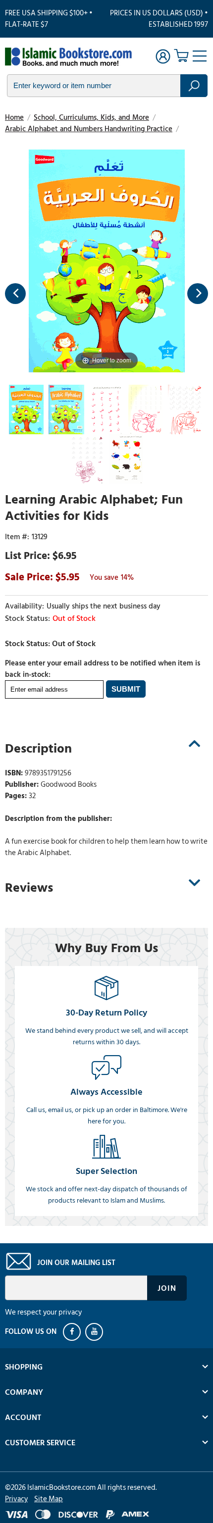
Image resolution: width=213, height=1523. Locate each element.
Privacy (16, 1499)
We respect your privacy (43, 1312)
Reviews (29, 887)
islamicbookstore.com (68, 57)
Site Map (48, 1499)
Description (38, 748)
